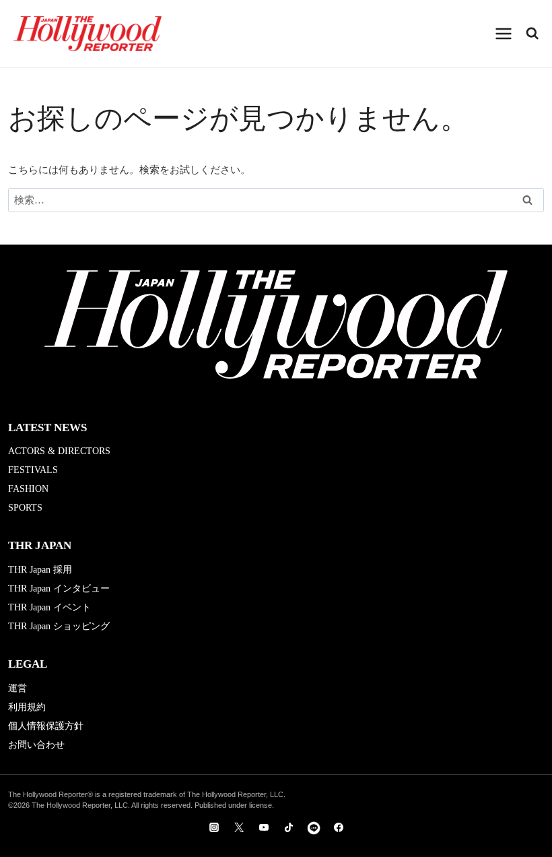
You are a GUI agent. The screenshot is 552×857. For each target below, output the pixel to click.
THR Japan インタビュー (59, 588)
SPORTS (25, 508)
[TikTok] (288, 827)
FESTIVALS (33, 470)
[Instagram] (214, 827)
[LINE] (313, 827)
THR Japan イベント (49, 607)
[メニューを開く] (504, 33)
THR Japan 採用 (40, 570)
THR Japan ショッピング (59, 626)
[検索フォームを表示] (532, 33)
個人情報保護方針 (45, 726)
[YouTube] (263, 827)
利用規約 (27, 707)
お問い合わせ (36, 745)
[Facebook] (338, 827)
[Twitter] (239, 827)
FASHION (28, 489)
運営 (17, 688)
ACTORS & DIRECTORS (59, 451)
